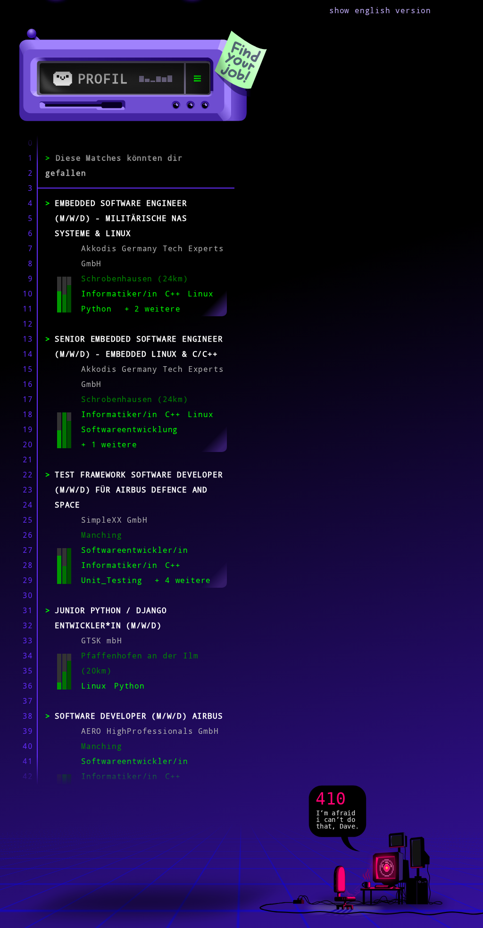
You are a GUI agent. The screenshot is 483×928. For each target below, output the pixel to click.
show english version (380, 10)
